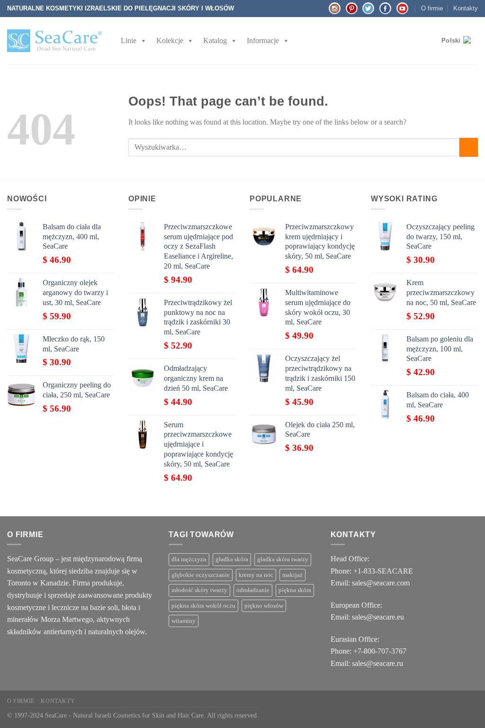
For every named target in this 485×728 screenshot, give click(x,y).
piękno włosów (263, 605)
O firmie (432, 8)
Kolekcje (169, 40)
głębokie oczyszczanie (200, 575)
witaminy (183, 621)
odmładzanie (252, 590)
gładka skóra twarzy (282, 559)
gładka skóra (232, 559)
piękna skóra (294, 590)
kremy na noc (256, 575)
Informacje (263, 40)
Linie (128, 40)
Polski (451, 40)
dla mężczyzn (189, 559)
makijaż (292, 575)
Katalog (215, 40)
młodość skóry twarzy (199, 590)
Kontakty (465, 8)
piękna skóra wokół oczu (203, 605)
